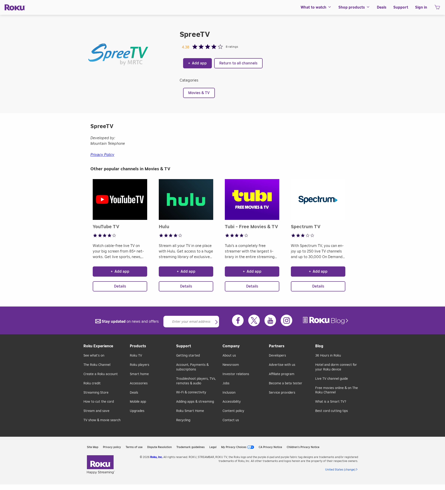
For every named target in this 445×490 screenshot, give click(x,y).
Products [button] (138, 346)
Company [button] (231, 346)
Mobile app (138, 401)
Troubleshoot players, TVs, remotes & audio (196, 381)
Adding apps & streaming (195, 401)
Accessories (139, 383)
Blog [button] (319, 346)
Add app (197, 63)
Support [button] (400, 7)
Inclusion (228, 392)
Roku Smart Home (190, 411)
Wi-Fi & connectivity (191, 392)
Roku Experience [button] (98, 346)
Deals (134, 392)
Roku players (139, 365)
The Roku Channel (96, 365)
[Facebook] (238, 320)
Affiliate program (281, 374)
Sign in (421, 7)
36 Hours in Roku (328, 355)
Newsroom (230, 365)
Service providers (282, 392)
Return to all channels (238, 63)
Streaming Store (95, 392)
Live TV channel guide (331, 378)
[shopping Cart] (437, 8)
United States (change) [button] (340, 469)
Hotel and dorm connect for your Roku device (336, 367)
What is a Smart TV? (330, 401)
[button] (216, 322)
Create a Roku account (100, 374)
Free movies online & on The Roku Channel (336, 390)
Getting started (188, 355)
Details (120, 286)
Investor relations (235, 374)
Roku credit (92, 383)
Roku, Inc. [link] (156, 457)
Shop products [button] (351, 7)
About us (229, 355)
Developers (277, 355)
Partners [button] (276, 346)
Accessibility (231, 401)
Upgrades (137, 411)
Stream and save (96, 411)
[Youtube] (270, 320)
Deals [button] (381, 7)
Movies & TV (199, 93)
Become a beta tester (285, 383)
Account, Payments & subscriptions (192, 367)
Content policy (233, 411)
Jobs (225, 383)
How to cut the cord (98, 401)
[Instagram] (286, 320)
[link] (326, 320)
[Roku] (15, 7)
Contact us (230, 420)
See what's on (93, 355)
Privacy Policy (102, 155)
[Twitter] (254, 320)
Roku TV (136, 355)
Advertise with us (282, 365)
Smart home (139, 374)
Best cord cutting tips (331, 411)
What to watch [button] (313, 7)
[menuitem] (316, 7)
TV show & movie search (102, 420)
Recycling (183, 420)
